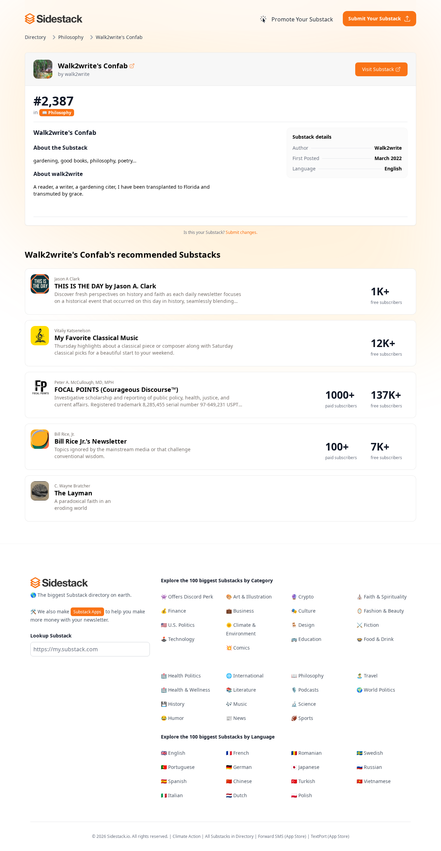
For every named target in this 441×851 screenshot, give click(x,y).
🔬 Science (303, 704)
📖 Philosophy (56, 113)
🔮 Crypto (302, 596)
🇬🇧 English (173, 753)
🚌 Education (306, 639)
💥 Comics (238, 647)
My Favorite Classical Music (96, 338)
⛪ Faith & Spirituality (382, 596)
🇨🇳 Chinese (239, 781)
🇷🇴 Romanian (306, 753)
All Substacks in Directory (229, 836)
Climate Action (187, 836)
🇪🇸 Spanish (174, 781)
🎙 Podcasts (305, 689)
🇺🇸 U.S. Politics (178, 625)
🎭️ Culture (303, 610)
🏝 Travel (367, 675)
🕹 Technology (177, 639)
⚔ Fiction (368, 625)
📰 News (236, 718)
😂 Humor (172, 718)
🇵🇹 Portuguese (178, 767)
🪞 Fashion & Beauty (380, 610)
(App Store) (296, 836)
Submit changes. (241, 232)
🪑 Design (303, 625)
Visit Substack (378, 69)
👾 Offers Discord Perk (187, 596)
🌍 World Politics (376, 689)
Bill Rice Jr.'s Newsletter (90, 441)
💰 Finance (173, 610)
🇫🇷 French (237, 753)
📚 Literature (241, 689)
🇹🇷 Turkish (303, 781)
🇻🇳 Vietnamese (374, 781)
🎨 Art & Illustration (249, 596)
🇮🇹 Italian (172, 795)
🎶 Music (236, 704)
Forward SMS (271, 836)
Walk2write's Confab (93, 65)
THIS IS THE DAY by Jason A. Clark (105, 286)
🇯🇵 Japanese (305, 767)
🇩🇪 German (239, 767)
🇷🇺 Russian (369, 767)
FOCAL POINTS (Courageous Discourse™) (116, 389)
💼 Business (240, 610)
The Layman (73, 493)
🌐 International (245, 675)
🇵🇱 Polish (301, 795)
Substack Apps (87, 612)
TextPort (319, 836)
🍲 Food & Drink (375, 639)
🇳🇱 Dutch (236, 795)
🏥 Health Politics (181, 675)
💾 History (172, 704)
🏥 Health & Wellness (185, 689)
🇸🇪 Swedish (370, 753)
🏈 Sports (302, 718)
